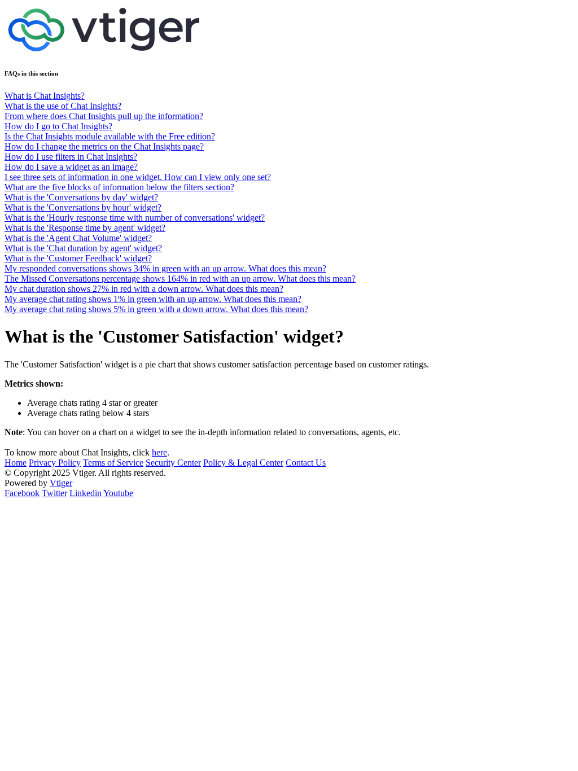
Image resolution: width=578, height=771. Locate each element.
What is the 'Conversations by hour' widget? (83, 207)
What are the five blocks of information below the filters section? (119, 187)
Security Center (173, 462)
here (159, 452)
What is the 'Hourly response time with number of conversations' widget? (135, 217)
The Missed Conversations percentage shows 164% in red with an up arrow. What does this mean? (180, 278)
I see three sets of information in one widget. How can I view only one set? (138, 177)
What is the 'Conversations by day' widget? (81, 197)
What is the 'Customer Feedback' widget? (78, 258)
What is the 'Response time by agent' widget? (85, 228)
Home (16, 462)
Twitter (54, 493)
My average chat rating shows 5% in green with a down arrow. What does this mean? (156, 309)
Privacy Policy (55, 462)
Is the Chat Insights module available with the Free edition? (110, 136)
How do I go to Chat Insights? (58, 126)
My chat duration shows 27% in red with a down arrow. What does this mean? (144, 288)
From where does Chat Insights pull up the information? (104, 116)
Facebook (22, 493)
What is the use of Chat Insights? (63, 106)
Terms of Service (113, 462)
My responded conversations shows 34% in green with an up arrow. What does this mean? (165, 268)
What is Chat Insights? (45, 95)
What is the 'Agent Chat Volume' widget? (78, 238)
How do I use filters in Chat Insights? (71, 156)
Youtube (118, 493)
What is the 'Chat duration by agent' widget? (83, 248)
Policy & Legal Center (243, 462)
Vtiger (61, 483)
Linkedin (85, 493)
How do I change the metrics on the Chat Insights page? (104, 146)
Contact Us (306, 462)
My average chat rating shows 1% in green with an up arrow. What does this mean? (153, 299)
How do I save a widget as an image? (71, 167)
